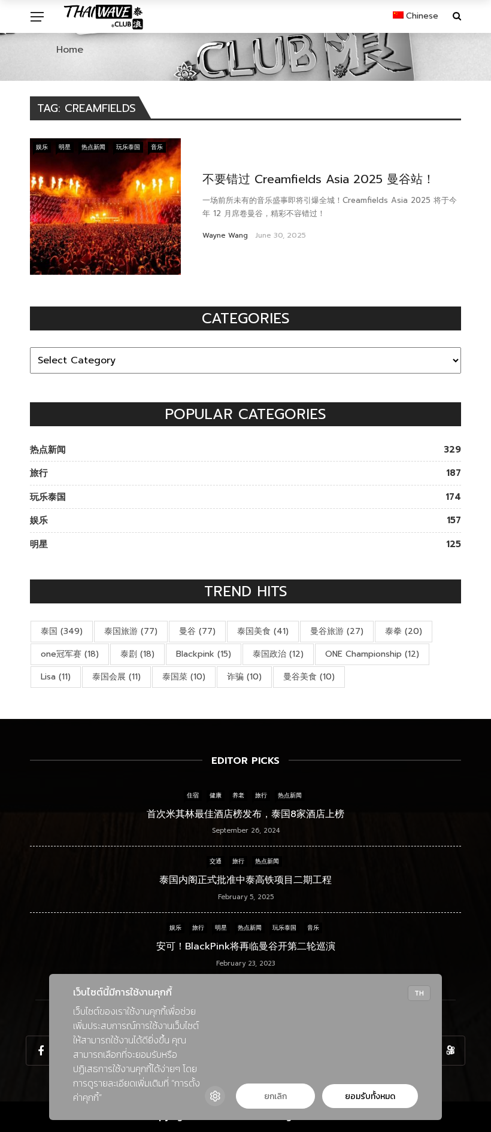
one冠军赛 (70, 654)
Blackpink (203, 654)
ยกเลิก (275, 1096)
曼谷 (197, 631)
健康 (216, 795)
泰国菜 (183, 676)
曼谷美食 (309, 676)
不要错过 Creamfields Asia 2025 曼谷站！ (318, 179)
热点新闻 (93, 146)
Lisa (56, 676)
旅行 (261, 795)
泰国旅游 (130, 631)
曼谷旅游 (336, 631)
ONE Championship (372, 654)
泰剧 (137, 654)
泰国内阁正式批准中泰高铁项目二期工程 (245, 880)
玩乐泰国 (128, 146)
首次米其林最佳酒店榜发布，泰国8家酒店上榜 (245, 814)
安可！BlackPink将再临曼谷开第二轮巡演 (245, 946)
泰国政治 (278, 654)
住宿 (193, 795)
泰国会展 (116, 676)
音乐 (157, 146)
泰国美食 (263, 631)
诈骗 (244, 676)
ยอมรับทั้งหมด (370, 1096)
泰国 (62, 631)
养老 (238, 795)
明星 (65, 146)
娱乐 (42, 146)
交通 (216, 861)
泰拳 (403, 631)
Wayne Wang (225, 235)
